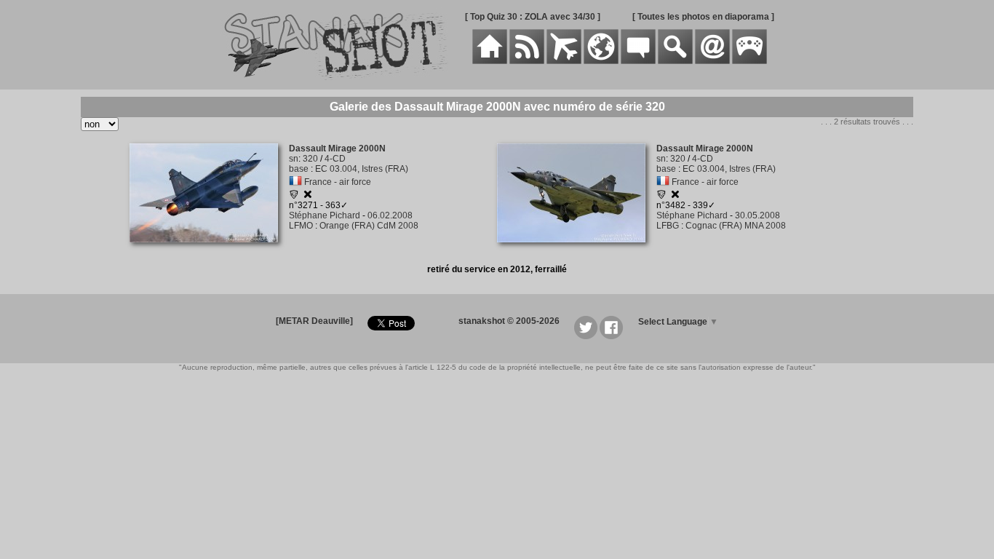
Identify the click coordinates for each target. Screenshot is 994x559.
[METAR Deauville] (314, 321)
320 (310, 159)
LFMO (301, 226)
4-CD (335, 159)
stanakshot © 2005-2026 (509, 321)
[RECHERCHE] (675, 61)
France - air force (337, 182)
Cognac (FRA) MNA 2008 (735, 226)
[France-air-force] (295, 182)
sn (293, 159)
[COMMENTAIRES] (638, 61)
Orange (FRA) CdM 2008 (368, 226)
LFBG (667, 226)
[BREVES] (526, 61)
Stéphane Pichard (324, 215)
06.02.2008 (390, 215)
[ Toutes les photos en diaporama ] (703, 17)
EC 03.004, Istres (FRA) (361, 169)
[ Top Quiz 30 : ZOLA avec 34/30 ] (532, 17)
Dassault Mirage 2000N (337, 148)
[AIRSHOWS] (601, 61)
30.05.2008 (757, 215)
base (299, 169)
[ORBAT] (563, 61)
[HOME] (489, 61)
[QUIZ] (749, 61)
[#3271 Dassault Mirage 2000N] (209, 250)
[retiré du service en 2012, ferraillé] (308, 196)
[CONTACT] (712, 61)
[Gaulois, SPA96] (294, 196)
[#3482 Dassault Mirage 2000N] (576, 250)
